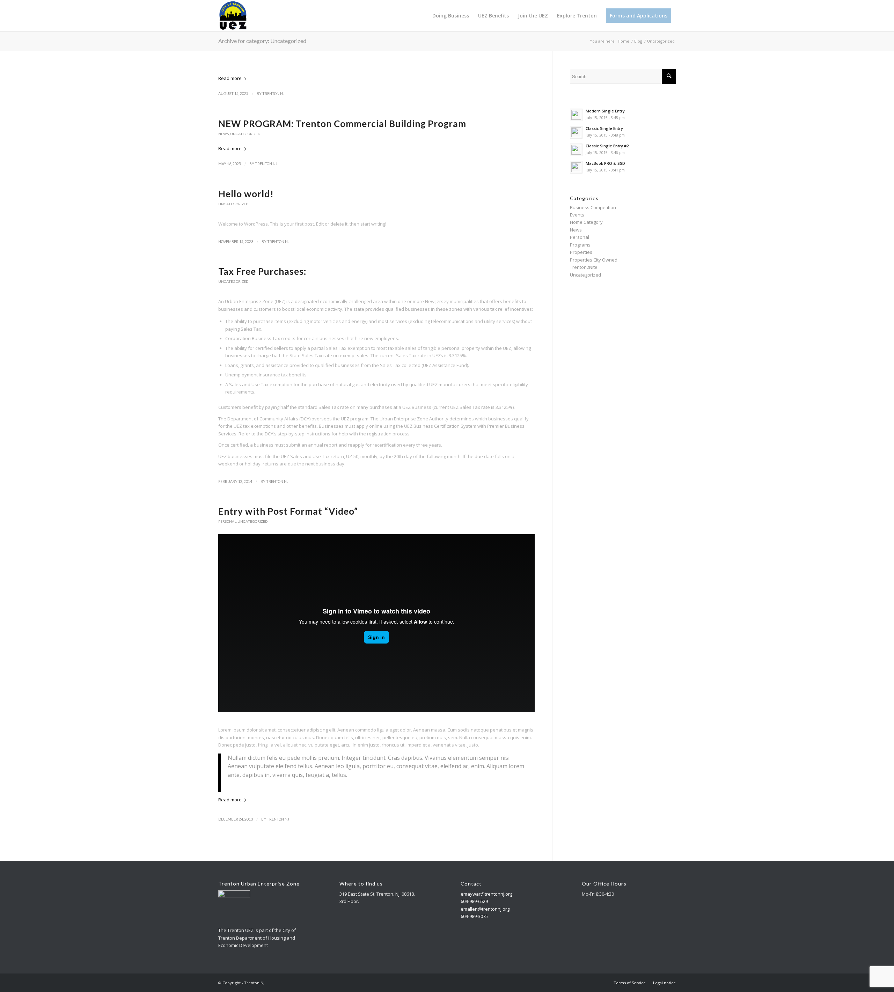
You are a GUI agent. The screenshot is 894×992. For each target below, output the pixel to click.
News (223, 134)
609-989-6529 (474, 901)
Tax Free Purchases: (262, 271)
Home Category (586, 222)
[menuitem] (451, 15)
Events (577, 215)
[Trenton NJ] (233, 15)
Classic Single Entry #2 (607, 145)
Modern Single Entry (605, 110)
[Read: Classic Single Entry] (576, 132)
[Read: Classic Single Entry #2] (576, 150)
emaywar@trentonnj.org (486, 894)
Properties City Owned (593, 260)
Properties (581, 252)
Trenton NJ (273, 93)
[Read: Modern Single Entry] (576, 115)
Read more (230, 78)
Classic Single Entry (604, 128)
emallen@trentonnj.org (485, 909)
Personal (227, 521)
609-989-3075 (474, 916)
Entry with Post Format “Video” (288, 511)
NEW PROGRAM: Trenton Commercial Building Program (342, 123)
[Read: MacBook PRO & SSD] (576, 167)
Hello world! (246, 193)
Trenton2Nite (584, 267)
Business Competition (593, 207)
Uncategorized (245, 134)
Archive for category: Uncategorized (262, 40)
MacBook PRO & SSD (605, 163)
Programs (580, 245)
